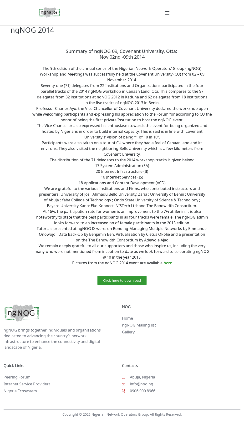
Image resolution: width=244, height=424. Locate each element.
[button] (167, 12)
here (167, 263)
